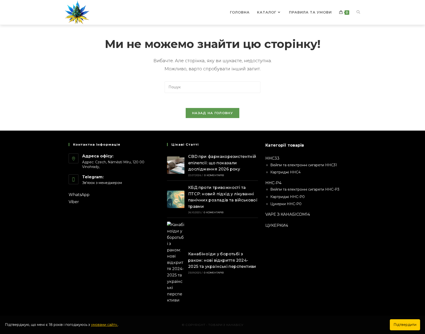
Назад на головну (212, 113)
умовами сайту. (104, 324)
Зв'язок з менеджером (102, 183)
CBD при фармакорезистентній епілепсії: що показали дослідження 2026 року (222, 162)
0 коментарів (214, 175)
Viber (74, 201)
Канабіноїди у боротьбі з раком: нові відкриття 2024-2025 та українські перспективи (222, 260)
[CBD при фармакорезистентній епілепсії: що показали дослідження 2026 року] (175, 165)
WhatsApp (79, 194)
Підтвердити (405, 324)
